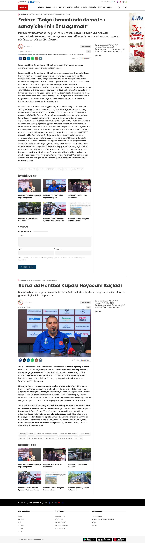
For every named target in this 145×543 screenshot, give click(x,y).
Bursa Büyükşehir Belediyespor (47, 434)
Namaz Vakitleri (60, 522)
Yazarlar (94, 525)
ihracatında (51, 169)
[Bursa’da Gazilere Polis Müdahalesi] (79, 186)
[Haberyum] (23, 9)
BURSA (48, 7)
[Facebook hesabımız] (111, 2)
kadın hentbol (50, 438)
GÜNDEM (41, 7)
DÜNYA (69, 7)
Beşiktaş (23, 434)
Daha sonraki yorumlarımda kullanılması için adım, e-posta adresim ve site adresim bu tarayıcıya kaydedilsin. (52, 259)
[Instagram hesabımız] (117, 2)
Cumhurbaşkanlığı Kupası (69, 434)
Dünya (20, 528)
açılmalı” (23, 169)
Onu (60, 169)
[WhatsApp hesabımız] (126, 2)
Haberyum (27, 46)
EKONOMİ (61, 7)
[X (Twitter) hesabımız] (114, 2)
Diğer (109, 7)
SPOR (55, 7)
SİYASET (84, 7)
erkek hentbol (85, 434)
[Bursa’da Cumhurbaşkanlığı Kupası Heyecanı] (29, 186)
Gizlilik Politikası (97, 516)
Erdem (41, 169)
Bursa (88, 51)
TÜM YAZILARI (85, 46)
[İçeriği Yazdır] (40, 58)
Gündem (21, 519)
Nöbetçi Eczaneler (61, 525)
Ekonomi (21, 525)
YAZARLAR (101, 7)
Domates (32, 169)
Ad (20, 249)
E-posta (59, 249)
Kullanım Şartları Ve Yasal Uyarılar (103, 519)
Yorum (21, 235)
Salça (67, 169)
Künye (94, 522)
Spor (19, 522)
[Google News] (85, 58)
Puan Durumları (60, 528)
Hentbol (22, 438)
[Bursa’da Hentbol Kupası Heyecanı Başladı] (54, 186)
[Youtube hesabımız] (120, 2)
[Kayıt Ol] (119, 7)
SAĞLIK (76, 7)
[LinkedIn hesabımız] (123, 2)
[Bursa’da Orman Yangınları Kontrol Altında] (79, 209)
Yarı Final (79, 438)
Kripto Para (59, 519)
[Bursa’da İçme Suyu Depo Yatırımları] (79, 478)
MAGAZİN (92, 7)
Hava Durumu (60, 516)
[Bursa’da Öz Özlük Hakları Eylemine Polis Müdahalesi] (54, 209)
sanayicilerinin (78, 169)
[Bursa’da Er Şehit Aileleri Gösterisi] (29, 209)
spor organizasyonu (65, 438)
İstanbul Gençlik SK (35, 438)
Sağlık (20, 531)
